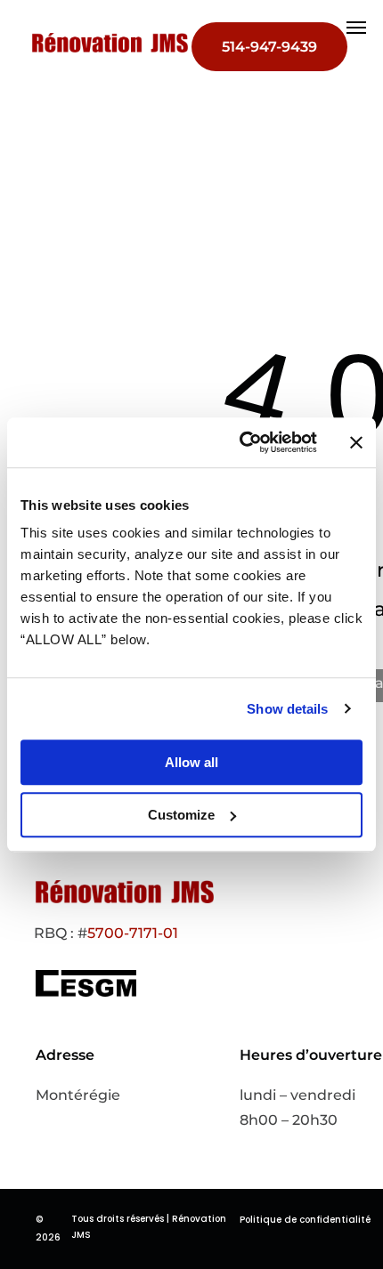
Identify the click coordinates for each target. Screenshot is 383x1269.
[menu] (356, 27)
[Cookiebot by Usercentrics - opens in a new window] (241, 442)
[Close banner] (356, 442)
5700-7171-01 (132, 933)
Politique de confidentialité (305, 1219)
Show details (287, 708)
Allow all (191, 762)
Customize (181, 814)
